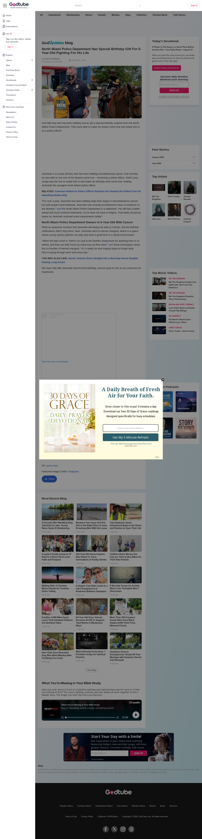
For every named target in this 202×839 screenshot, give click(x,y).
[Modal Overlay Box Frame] (101, 419)
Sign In (10, 47)
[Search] (140, 5)
